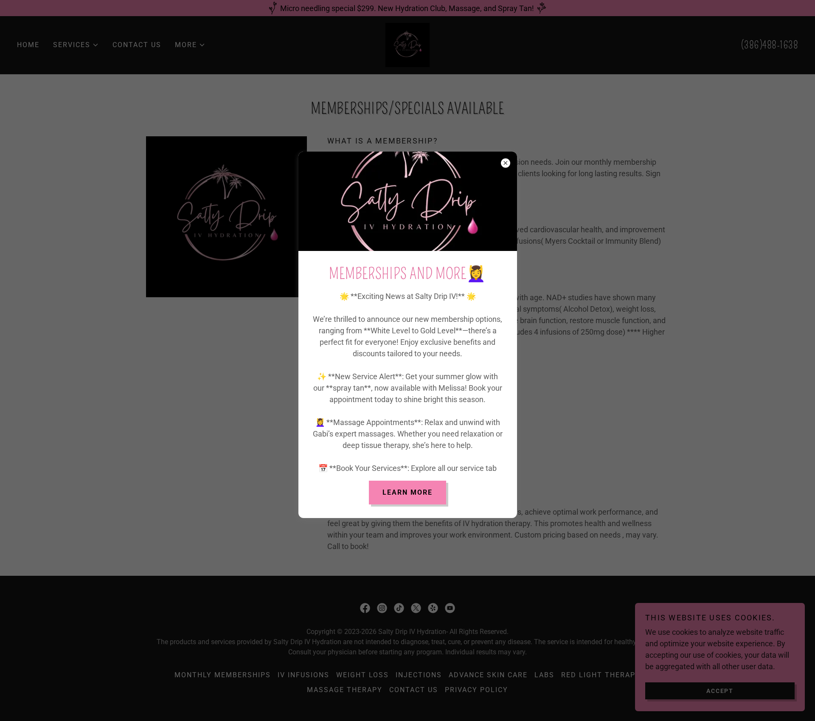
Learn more (407, 492)
